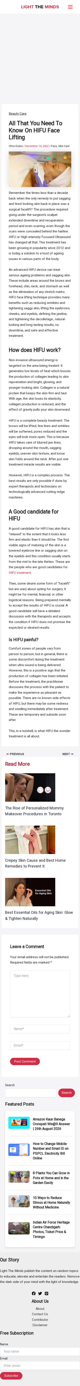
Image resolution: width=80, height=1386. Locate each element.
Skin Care (64, 146)
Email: (4, 1358)
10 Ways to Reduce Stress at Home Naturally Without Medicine (51, 1203)
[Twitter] (40, 1293)
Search (10, 1085)
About (40, 1309)
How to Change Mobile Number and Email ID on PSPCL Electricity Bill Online (50, 1151)
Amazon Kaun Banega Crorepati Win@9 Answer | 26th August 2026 (51, 1124)
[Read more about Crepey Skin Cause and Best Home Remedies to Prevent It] (30, 840)
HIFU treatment (20, 573)
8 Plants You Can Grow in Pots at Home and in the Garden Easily (51, 1178)
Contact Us (40, 1314)
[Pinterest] (46, 1293)
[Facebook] (34, 1293)
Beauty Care (17, 114)
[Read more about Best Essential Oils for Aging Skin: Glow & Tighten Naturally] (30, 892)
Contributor (40, 1320)
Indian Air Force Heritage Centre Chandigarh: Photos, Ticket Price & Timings (51, 1229)
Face (54, 146)
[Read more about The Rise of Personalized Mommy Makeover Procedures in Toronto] (30, 787)
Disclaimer (40, 1325)
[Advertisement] (40, 56)
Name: (4, 1344)
